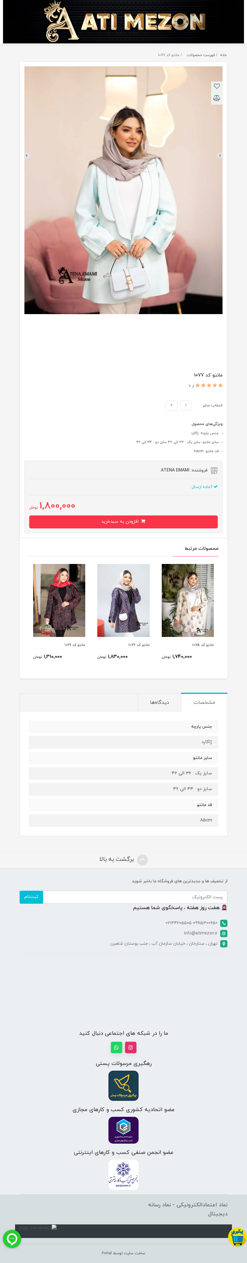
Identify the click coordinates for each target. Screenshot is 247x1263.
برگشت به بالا (117, 859)
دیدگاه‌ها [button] (159, 702)
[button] (220, 386)
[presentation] (220, 156)
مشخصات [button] (204, 702)
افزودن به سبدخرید (120, 521)
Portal (107, 1253)
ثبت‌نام (31, 897)
